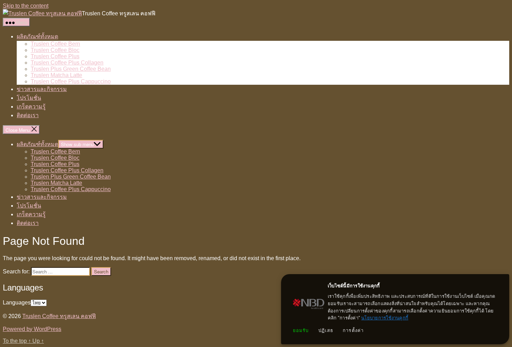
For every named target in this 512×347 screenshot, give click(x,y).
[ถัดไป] (500, 173)
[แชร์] (489, 7)
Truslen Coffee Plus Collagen (67, 63)
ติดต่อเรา (28, 115)
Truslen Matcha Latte (56, 75)
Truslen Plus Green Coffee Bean (71, 69)
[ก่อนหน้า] (12, 173)
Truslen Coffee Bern (55, 44)
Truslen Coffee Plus (55, 56)
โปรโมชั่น (29, 98)
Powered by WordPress (32, 329)
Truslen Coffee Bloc (55, 50)
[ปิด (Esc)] (504, 7)
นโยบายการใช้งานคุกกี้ (384, 317)
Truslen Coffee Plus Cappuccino (71, 81)
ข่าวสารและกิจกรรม (42, 89)
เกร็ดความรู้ (31, 107)
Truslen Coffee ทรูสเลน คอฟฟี (59, 316)
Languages (17, 302)
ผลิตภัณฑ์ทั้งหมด (37, 36)
